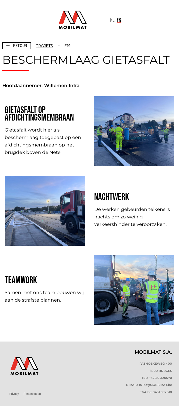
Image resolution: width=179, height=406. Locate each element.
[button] (99, 20)
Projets (44, 45)
